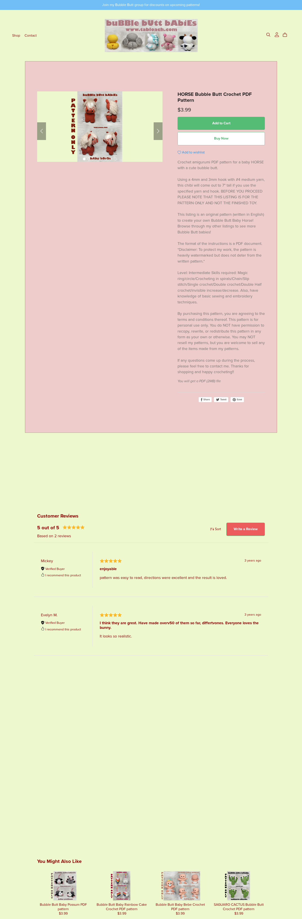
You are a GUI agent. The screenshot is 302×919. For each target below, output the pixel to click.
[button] (41, 131)
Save (239, 399)
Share (206, 399)
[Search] (268, 35)
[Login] (276, 34)
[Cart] (286, 35)
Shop (16, 35)
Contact (31, 35)
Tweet (223, 399)
